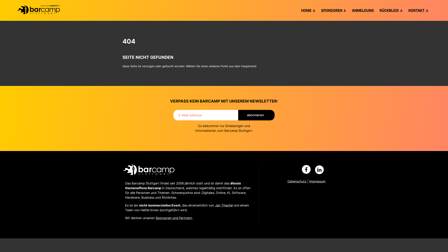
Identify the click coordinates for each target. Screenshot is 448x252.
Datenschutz (297, 181)
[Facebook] (306, 169)
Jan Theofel (224, 205)
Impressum (317, 181)
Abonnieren (255, 115)
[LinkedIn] (319, 169)
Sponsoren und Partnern (174, 218)
